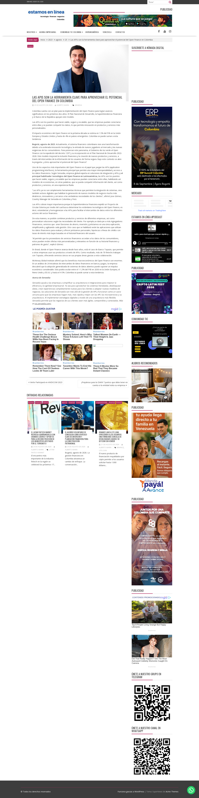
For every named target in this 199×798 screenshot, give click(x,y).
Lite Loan (103, 450)
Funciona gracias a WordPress (131, 791)
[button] (191, 790)
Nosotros (31, 32)
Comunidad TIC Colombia (70, 32)
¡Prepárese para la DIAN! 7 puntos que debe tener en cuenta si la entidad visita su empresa (104, 384)
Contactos (120, 32)
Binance (120, 447)
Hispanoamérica (92, 32)
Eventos (31, 403)
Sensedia (78, 105)
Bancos (64, 403)
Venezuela (107, 32)
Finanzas (38, 403)
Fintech (30, 46)
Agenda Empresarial (47, 32)
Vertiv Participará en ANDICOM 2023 (46, 382)
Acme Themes (172, 791)
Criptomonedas (101, 403)
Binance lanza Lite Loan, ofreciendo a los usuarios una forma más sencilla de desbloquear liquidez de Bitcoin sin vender (110, 437)
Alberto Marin (63, 105)
